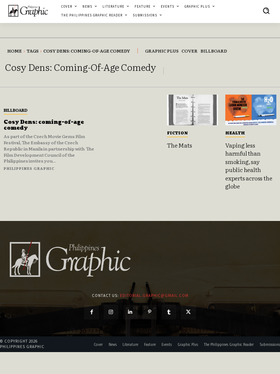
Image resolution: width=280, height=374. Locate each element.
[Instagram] (111, 312)
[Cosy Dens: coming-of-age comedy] (132, 138)
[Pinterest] (150, 312)
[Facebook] (91, 312)
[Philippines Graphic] (28, 10)
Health (235, 133)
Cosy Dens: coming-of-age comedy (44, 125)
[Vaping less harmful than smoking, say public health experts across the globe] (250, 110)
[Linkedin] (130, 312)
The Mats (179, 145)
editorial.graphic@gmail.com (154, 295)
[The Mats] (192, 110)
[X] (188, 312)
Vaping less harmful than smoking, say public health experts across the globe (248, 165)
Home (14, 50)
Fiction (177, 133)
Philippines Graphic (29, 168)
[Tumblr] (169, 312)
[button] (266, 10)
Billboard (15, 110)
